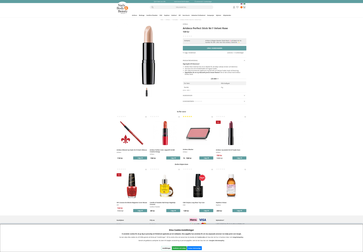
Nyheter (218, 15)
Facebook (153, 224)
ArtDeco (134, 15)
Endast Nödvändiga (194, 248)
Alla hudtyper (225, 83)
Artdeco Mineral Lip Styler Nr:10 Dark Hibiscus (132, 150)
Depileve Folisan (221, 202)
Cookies (119, 224)
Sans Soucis (186, 15)
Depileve (166, 15)
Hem (162, 19)
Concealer (175, 19)
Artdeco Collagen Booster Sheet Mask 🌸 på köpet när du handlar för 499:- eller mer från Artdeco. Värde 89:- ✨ (223, 41)
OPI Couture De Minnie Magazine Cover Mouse (132, 202)
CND (160, 15)
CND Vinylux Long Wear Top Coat (193, 202)
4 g (222, 87)
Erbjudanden (227, 15)
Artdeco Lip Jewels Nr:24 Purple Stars (228, 150)
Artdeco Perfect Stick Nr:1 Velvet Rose (190, 19)
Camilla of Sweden (152, 15)
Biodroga (141, 15)
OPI (180, 15)
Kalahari (174, 15)
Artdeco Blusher (188, 149)
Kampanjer (210, 15)
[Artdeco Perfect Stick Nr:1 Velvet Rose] (148, 92)
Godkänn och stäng (179, 248)
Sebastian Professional (198, 15)
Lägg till (206, 158)
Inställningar (166, 248)
